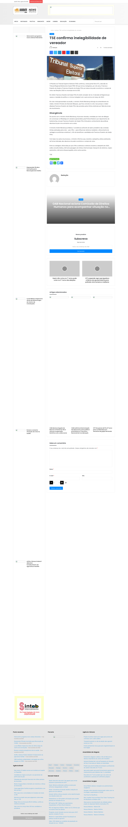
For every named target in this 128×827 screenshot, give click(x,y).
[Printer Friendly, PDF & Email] (54, 159)
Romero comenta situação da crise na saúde (33, 431)
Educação (63, 21)
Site (83, 475)
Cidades (55, 21)
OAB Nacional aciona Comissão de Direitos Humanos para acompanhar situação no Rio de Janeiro (81, 207)
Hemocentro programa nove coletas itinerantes (34, 37)
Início (16, 21)
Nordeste (58, 770)
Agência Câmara (89, 732)
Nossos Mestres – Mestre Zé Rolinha (94, 814)
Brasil (50, 765)
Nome (52, 469)
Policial (65, 770)
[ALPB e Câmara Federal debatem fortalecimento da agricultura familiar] (20, 626)
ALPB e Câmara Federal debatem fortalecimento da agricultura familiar (34, 564)
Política (32, 21)
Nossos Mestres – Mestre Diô (92, 806)
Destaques (23, 21)
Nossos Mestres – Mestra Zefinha (93, 809)
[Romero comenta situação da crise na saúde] (20, 494)
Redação (55, 47)
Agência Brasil (18, 766)
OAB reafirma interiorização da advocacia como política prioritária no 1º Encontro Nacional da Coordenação (80, 430)
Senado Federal (53, 776)
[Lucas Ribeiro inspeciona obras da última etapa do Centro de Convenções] (20, 363)
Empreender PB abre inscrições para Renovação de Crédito (34, 169)
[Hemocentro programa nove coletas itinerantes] (20, 100)
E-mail (52, 475)
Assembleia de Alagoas (91, 752)
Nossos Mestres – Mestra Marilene (93, 812)
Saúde (48, 21)
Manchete (40, 21)
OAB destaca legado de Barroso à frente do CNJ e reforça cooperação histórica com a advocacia (58, 430)
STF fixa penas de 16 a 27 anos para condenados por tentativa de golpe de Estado (102, 429)
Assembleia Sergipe (90, 781)
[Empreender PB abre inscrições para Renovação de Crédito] (20, 232)
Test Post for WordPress (90, 795)
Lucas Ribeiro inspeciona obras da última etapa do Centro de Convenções (35, 301)
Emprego (58, 768)
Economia (72, 21)
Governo (65, 768)
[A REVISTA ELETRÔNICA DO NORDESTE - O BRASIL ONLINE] (25, 10)
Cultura (62, 765)
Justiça (56, 30)
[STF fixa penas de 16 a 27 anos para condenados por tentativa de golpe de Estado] (102, 361)
